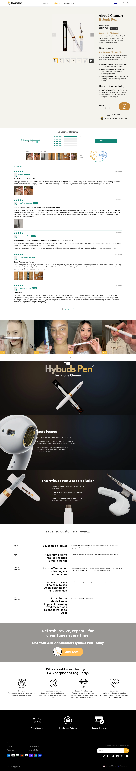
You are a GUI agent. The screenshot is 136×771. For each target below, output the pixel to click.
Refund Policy (34, 750)
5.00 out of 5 (35, 140)
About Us (10, 750)
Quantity (102, 105)
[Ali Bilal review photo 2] (28, 190)
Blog (8, 743)
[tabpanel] (17, 337)
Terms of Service (35, 743)
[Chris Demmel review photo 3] (38, 275)
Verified (98, 161)
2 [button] (65, 309)
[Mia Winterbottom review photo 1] (18, 223)
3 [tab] (70, 357)
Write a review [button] (105, 141)
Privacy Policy (34, 746)
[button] (56, 3)
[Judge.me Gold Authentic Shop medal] (93, 155)
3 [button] (68, 309)
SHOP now (72, 651)
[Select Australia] (115, 3)
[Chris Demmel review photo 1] (18, 275)
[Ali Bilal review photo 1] (18, 190)
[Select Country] (116, 3)
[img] (18, 172)
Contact (10, 746)
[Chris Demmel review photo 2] (28, 275)
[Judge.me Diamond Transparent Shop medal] (103, 155)
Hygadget (16, 766)
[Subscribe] (126, 750)
